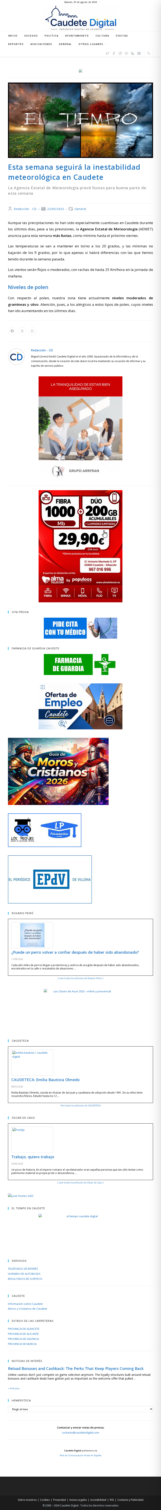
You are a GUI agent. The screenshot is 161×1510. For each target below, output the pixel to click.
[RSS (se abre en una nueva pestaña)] (133, 53)
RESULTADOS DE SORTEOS (25, 1279)
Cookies (45, 1500)
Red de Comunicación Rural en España (80, 1455)
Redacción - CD (25, 209)
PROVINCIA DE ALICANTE (23, 1334)
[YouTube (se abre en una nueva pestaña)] (126, 53)
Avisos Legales (78, 1500)
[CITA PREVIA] (80, 628)
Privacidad (59, 1500)
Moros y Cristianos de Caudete (27, 1308)
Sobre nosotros (27, 1500)
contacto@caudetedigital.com (80, 1432)
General (80, 209)
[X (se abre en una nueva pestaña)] (107, 53)
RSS (112, 1500)
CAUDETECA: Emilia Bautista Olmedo (45, 1079)
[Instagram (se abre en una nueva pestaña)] (120, 53)
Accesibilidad (98, 1500)
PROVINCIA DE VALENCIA (23, 1339)
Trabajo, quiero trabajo (32, 1156)
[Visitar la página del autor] (16, 356)
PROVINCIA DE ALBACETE (23, 1329)
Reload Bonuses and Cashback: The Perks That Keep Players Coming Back (76, 1368)
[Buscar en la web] (149, 53)
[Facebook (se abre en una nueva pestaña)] (114, 53)
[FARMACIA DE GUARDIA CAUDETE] (80, 664)
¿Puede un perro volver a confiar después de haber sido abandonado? (75, 952)
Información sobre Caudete (25, 1304)
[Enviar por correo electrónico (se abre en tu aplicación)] (139, 53)
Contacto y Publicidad (130, 1500)
